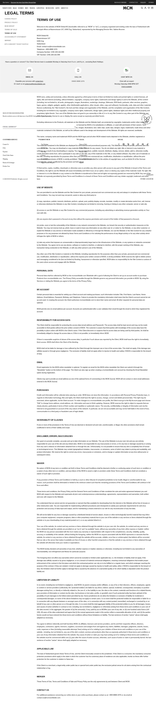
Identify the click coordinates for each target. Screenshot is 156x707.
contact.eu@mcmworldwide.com (35, 84)
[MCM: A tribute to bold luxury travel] (128, 9)
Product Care (6, 166)
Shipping (5, 159)
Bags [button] (15, 8)
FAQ (4, 148)
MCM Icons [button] (50, 8)
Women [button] (21, 8)
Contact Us (6, 144)
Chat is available (127, 87)
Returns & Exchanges (9, 162)
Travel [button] (32, 8)
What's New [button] (7, 8)
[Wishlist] (149, 8)
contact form (39, 81)
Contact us (133, 2)
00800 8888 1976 (78, 81)
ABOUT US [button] (64, 8)
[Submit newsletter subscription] (75, 127)
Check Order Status (8, 155)
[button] (11, 19)
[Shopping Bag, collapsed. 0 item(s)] (152, 8)
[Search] (142, 8)
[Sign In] (145, 8)
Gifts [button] (57, 8)
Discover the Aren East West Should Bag (23, 2)
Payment (5, 151)
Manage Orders (120, 2)
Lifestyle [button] (40, 8)
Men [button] (26, 8)
